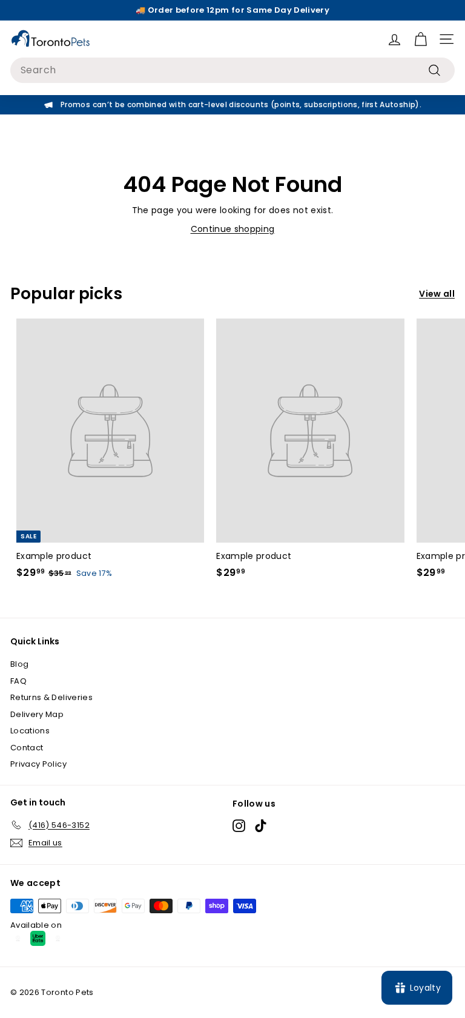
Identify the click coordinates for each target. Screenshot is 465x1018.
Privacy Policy (38, 764)
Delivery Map (37, 714)
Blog (19, 664)
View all (437, 294)
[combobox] (232, 70)
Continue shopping (233, 229)
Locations (30, 730)
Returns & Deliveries (51, 697)
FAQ (18, 681)
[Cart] (420, 39)
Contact (26, 747)
